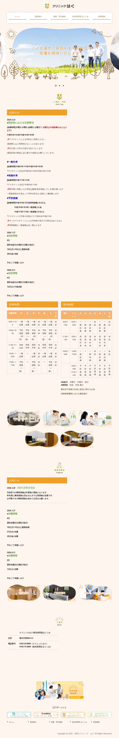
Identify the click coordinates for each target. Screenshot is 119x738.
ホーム (17, 17)
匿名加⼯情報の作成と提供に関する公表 (78, 389)
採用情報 (101, 17)
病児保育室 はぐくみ (80, 17)
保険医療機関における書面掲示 (74, 394)
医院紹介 (38, 17)
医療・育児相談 (59, 17)
